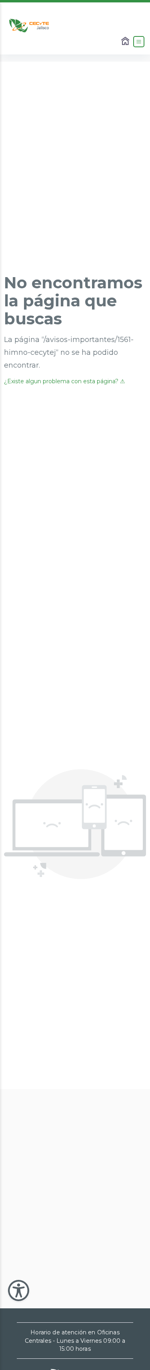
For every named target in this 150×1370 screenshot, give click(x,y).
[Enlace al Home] (126, 41)
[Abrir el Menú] (138, 41)
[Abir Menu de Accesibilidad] (19, 1290)
